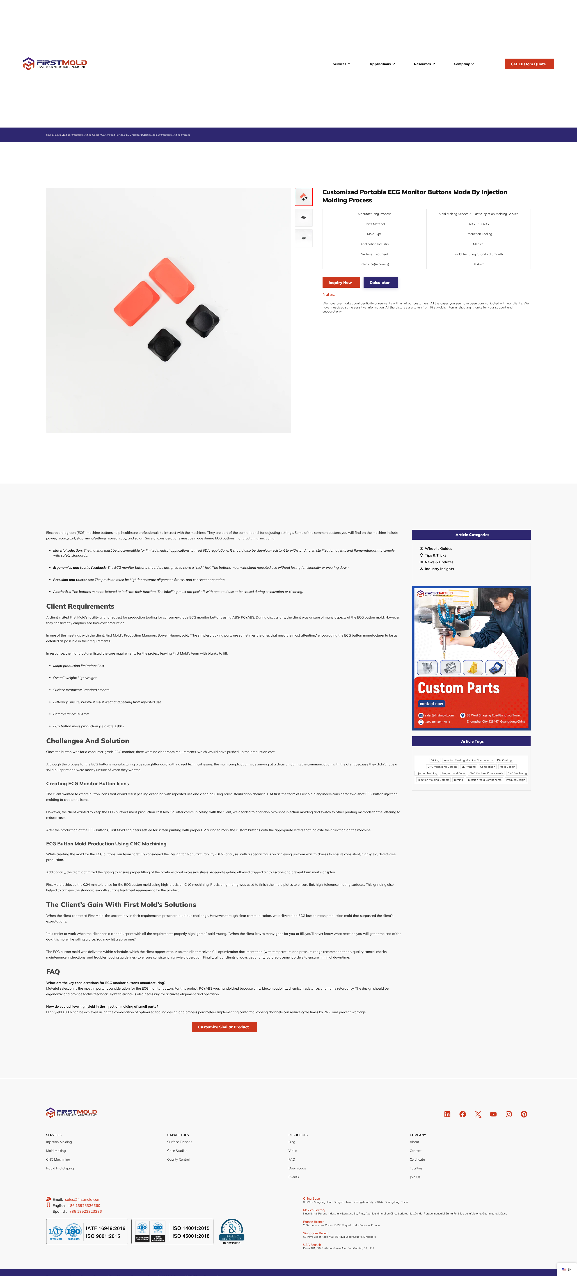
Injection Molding (426, 773)
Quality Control (178, 1159)
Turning (458, 780)
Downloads (297, 1168)
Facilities (416, 1168)
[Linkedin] (447, 1114)
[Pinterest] (524, 1114)
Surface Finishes (179, 1142)
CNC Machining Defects (442, 767)
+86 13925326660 (84, 1205)
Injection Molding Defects (433, 780)
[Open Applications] (393, 64)
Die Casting (504, 760)
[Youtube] (493, 1114)
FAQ (291, 1159)
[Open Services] (349, 64)
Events (293, 1177)
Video (292, 1150)
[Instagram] (508, 1114)
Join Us (415, 1177)
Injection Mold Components (484, 780)
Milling (435, 760)
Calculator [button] (379, 282)
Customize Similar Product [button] (223, 1027)
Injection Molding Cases (85, 134)
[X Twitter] (478, 1114)
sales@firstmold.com (82, 1199)
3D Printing (469, 767)
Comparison (487, 767)
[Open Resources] (433, 64)
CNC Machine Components (486, 773)
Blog (291, 1142)
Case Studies (62, 134)
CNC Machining (517, 773)
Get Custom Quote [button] (528, 64)
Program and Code (453, 773)
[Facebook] (462, 1114)
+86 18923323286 (85, 1211)
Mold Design (507, 767)
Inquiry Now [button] (340, 282)
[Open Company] (472, 64)
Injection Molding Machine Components (468, 760)
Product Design (515, 780)
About (414, 1142)
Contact (415, 1150)
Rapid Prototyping (60, 1168)
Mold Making (56, 1150)
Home (49, 134)
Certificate (417, 1159)
